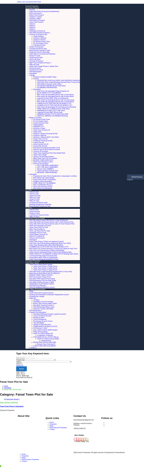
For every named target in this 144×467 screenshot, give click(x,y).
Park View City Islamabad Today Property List (53, 91)
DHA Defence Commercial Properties (42, 54)
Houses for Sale (35, 195)
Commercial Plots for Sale (38, 202)
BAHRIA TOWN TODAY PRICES (41, 275)
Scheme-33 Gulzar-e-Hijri (38, 34)
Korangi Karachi (35, 68)
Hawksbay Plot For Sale (37, 232)
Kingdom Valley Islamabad (42, 181)
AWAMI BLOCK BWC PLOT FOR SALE (51, 110)
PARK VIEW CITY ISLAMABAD (44, 183)
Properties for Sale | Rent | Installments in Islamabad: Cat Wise (55, 176)
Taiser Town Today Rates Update (40, 264)
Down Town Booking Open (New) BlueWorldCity (46, 245)
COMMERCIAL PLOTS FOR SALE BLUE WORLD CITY (49, 247)
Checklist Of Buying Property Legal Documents (49, 314)
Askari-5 (32, 25)
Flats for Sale (34, 194)
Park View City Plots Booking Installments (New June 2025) (50, 243)
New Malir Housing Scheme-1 (39, 33)
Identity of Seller (38, 317)
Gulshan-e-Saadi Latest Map (43, 309)
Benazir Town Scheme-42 (46, 344)
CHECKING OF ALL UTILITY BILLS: (49, 337)
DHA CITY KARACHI (36, 236)
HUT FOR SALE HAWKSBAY (47, 167)
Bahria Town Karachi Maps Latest (45, 303)
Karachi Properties (31, 6)
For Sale (28, 190)
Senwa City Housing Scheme (43, 156)
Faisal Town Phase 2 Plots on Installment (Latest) (46, 241)
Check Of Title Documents (42, 316)
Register (130, 179)
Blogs (31, 291)
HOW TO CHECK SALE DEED (48, 339)
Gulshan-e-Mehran (39, 38)
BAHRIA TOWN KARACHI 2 (43, 160)
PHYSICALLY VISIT (40, 328)
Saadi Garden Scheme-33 (38, 234)
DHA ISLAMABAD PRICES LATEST (42, 287)
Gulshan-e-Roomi (39, 40)
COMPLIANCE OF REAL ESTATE (45, 326)
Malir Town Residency (37, 229)
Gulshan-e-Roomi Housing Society (45, 133)
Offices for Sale (34, 197)
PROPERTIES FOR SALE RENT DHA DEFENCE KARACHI (58, 80)
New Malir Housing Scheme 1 (43, 305)
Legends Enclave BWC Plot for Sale (49, 112)
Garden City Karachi (36, 47)
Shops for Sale (34, 199)
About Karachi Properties (58, 427)
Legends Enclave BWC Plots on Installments (52, 98)
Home (6, 386)
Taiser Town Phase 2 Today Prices (45, 268)
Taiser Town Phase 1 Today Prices (45, 266)
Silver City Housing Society (42, 186)
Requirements (46, 340)
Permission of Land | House (43, 321)
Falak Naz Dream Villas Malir (39, 52)
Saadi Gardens (38, 36)
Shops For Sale (34, 56)
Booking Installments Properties (40, 204)
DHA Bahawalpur (35, 71)
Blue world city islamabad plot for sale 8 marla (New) (55, 96)
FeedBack (33, 348)
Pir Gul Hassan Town (40, 43)
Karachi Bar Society (40, 146)
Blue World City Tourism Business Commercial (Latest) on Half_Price (53, 248)
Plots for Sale (34, 192)
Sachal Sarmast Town (40, 123)
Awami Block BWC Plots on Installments (43, 257)
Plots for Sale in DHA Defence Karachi (46, 149)
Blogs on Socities (35, 117)
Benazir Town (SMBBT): (45, 169)
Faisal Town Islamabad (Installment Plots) (43, 259)
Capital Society (38, 142)
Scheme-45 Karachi (36, 61)
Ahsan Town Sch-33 (40, 139)
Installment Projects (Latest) (35, 218)
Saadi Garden (38, 125)
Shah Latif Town (35, 59)
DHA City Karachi (35, 13)
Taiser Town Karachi (36, 22)
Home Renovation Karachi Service (41, 293)
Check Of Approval (39, 319)
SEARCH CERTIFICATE (42, 325)
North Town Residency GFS (43, 162)
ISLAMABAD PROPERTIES (47, 87)
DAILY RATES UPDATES (9, 402)
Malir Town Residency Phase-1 (40, 63)
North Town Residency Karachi (40, 225)
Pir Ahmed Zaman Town (41, 41)
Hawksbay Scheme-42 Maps (43, 302)
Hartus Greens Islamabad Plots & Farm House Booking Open (50, 252)
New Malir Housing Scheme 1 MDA (41, 282)
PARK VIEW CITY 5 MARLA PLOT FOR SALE (53, 109)
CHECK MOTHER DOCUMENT (44, 346)
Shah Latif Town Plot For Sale (39, 231)
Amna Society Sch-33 (40, 144)
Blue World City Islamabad (42, 188)
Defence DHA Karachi (37, 238)
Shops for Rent (34, 213)
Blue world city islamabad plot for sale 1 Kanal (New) (55, 102)
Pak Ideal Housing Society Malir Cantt (46, 148)
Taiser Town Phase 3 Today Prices (45, 270)
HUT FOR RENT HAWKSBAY (47, 165)
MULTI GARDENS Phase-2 (43, 185)
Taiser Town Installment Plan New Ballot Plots (49, 153)
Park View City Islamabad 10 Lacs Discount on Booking (56, 107)
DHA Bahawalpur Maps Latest (43, 307)
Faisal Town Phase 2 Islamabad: (44, 179)
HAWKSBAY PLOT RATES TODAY (41, 284)
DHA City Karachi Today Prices (40, 277)
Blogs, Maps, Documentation (35, 289)
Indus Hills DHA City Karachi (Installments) (44, 11)
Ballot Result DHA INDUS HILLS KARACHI (44, 273)
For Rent (28, 208)
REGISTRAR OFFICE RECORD (44, 342)
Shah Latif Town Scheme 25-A (47, 171)
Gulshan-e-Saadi (39, 128)
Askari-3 (32, 29)
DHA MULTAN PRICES (37, 286)
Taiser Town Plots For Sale (38, 227)
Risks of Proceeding (40, 332)
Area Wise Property (32, 8)
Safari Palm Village (40, 155)
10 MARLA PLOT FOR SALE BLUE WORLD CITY (54, 105)
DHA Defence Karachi (37, 20)
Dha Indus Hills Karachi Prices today (42, 279)
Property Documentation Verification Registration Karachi (49, 294)
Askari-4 (32, 24)
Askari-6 (32, 27)
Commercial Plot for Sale (38, 48)
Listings (32, 75)
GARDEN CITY (38, 126)
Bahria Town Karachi (36, 15)
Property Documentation (37, 312)
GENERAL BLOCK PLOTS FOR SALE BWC (52, 114)
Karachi (32, 10)
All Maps (36, 300)
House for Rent (34, 211)
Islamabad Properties (32, 261)
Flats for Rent (34, 209)
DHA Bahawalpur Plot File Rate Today (42, 280)
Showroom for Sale (36, 57)
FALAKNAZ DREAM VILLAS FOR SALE (51, 86)
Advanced (20, 365)
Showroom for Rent (36, 70)
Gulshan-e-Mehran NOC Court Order (46, 137)
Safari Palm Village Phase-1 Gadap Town (43, 66)
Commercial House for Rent (39, 215)
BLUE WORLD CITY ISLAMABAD (49, 93)
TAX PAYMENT (38, 323)
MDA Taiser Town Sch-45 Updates (45, 158)
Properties (53, 424)
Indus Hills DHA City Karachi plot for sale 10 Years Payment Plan (52, 224)
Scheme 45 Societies (40, 151)
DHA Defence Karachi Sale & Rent (49, 84)
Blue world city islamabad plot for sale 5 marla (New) (55, 94)
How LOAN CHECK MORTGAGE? (45, 330)
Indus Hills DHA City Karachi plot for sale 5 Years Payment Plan (51, 222)
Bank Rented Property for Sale (40, 206)
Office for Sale (34, 64)
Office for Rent (34, 217)
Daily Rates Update (32, 263)
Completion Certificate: (45, 335)
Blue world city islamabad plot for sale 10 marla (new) (55, 100)
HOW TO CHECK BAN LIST (43, 333)
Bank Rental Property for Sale (39, 50)
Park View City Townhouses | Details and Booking (46, 250)
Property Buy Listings (36, 296)
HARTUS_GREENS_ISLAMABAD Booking (52, 116)
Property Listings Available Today (44, 77)
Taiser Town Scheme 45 (41, 130)
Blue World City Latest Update (43, 178)
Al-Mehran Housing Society (42, 140)
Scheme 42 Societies (40, 163)
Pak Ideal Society (39, 45)
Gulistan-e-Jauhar (35, 17)
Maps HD (32, 298)
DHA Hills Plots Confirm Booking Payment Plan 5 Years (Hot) (58, 82)
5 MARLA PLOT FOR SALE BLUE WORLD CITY (54, 103)
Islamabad (33, 73)
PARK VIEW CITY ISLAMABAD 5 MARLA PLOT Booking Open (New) (53, 254)
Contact (52, 429)
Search (21, 369)
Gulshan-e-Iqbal (35, 18)
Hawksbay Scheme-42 (37, 31)
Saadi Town (37, 132)
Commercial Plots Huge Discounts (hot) (43, 256)
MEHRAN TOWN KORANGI (47, 172)
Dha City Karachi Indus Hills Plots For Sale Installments (48, 220)
